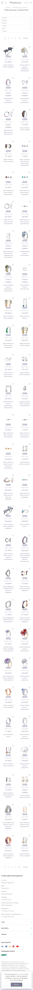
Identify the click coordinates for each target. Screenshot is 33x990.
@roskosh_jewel (6, 894)
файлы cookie (19, 974)
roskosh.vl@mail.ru (7, 883)
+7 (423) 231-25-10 (7, 911)
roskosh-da (5, 888)
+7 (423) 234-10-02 (7, 917)
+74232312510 (6, 900)
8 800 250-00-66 (6, 905)
